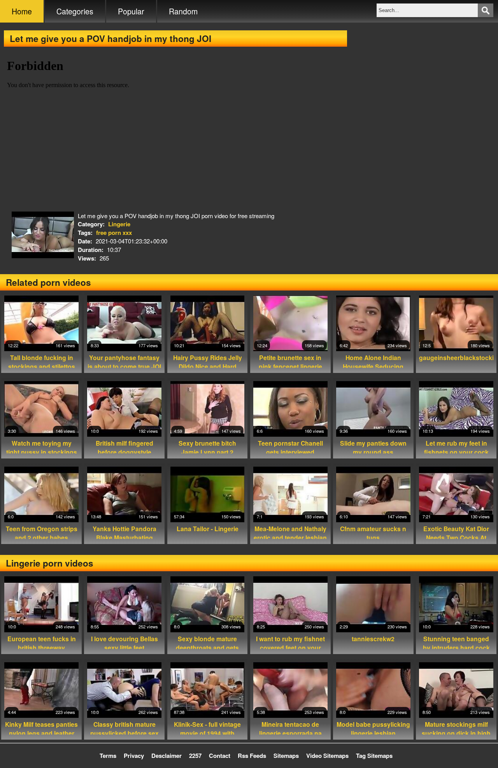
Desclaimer (166, 755)
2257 (195, 755)
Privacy (134, 755)
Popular (131, 11)
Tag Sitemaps (374, 755)
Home (22, 11)
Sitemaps (286, 755)
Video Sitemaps (327, 755)
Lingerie (119, 224)
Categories (74, 11)
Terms (108, 755)
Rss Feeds (252, 755)
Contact (219, 755)
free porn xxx (114, 232)
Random (183, 11)
